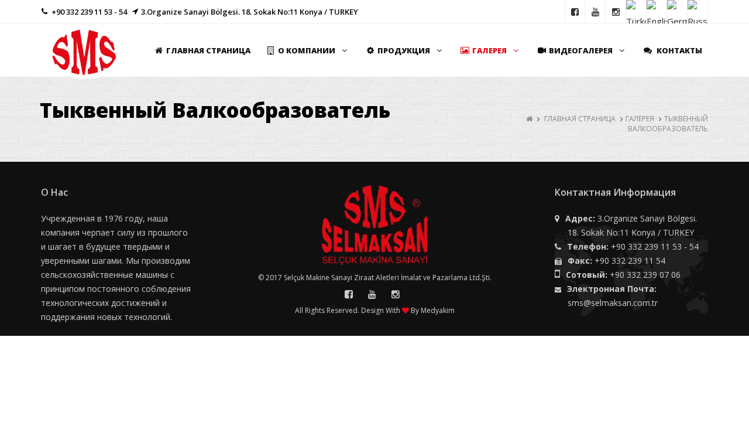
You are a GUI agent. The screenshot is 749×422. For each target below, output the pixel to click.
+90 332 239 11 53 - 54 (655, 246)
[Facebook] (575, 11)
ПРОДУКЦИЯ (404, 50)
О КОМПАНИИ (306, 50)
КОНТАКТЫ (678, 50)
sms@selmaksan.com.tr (613, 302)
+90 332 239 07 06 (645, 274)
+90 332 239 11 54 (630, 260)
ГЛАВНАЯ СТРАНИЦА (208, 50)
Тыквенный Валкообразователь (668, 124)
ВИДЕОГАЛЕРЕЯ (580, 50)
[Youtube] (595, 11)
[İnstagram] (616, 11)
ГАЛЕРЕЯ (489, 50)
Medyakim (438, 310)
